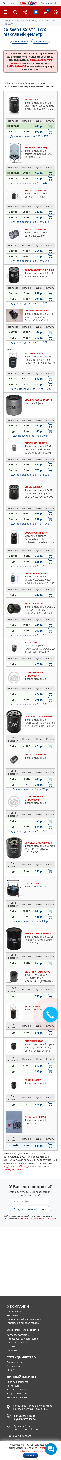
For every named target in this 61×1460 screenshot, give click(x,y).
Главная (8, 20)
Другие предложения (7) (30, 474)
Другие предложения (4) (30, 260)
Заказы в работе (16, 1389)
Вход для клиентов (17, 1381)
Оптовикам (13, 1366)
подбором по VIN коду (16, 1166)
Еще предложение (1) (30, 435)
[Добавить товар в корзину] (50, 126)
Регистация (13, 1385)
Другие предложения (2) (30, 303)
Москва (10, 3)
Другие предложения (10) (30, 388)
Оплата (11, 1346)
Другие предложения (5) (30, 183)
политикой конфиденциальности (39, 1218)
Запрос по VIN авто (18, 1393)
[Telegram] (36, 13)
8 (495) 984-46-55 (25, 1416)
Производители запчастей (22, 1338)
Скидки (11, 1370)
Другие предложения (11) (30, 136)
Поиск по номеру (17, 1342)
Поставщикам (15, 1362)
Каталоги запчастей (18, 1334)
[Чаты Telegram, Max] (51, 1449)
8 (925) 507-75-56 (25, 1419)
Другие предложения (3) (30, 221)
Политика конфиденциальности (25, 1319)
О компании (14, 1311)
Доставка (12, 1350)
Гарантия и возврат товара (23, 1322)
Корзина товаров (17, 1397)
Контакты (12, 1315)
